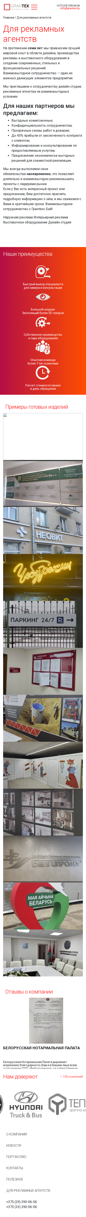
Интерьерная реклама (51, 217)
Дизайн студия (59, 222)
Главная (8, 17)
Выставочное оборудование (25, 222)
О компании (16, 1134)
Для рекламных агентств (28, 1191)
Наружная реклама (18, 217)
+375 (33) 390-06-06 (21, 1207)
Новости (13, 1146)
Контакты (14, 1168)
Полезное (14, 1179)
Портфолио (16, 1157)
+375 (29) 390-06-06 (68, 5)
